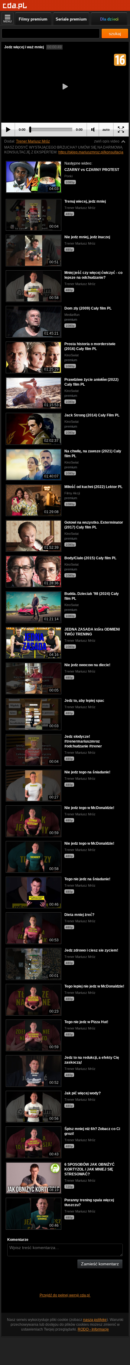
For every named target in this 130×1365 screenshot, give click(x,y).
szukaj (115, 33)
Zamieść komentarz (100, 1263)
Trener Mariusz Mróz (33, 141)
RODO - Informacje (93, 1329)
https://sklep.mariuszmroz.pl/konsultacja (90, 152)
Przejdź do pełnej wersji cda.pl (65, 1295)
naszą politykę (95, 1320)
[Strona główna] (15, 6)
